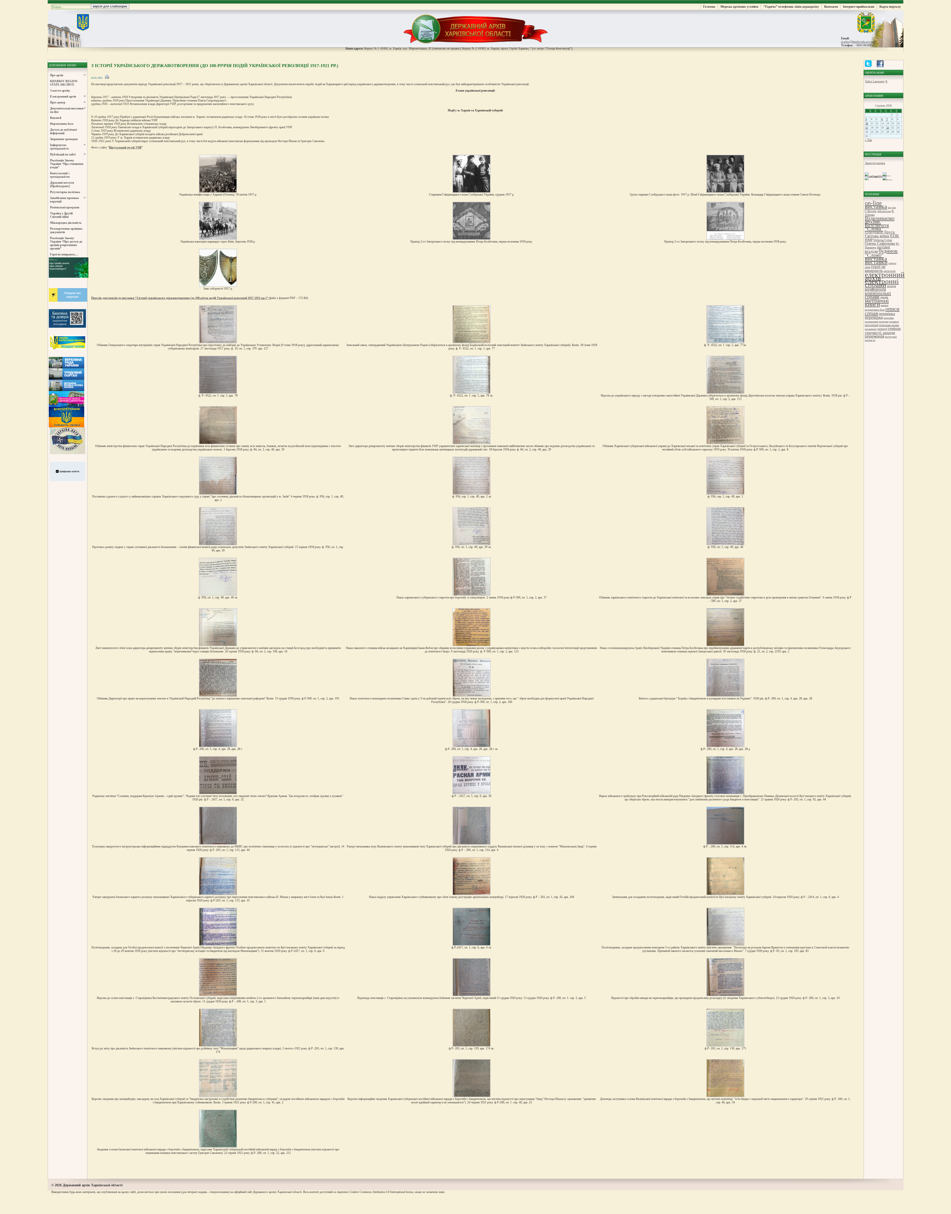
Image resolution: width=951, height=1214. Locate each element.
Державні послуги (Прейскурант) (62, 184)
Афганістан (884, 211)
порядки (884, 321)
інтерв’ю (870, 340)
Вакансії (55, 118)
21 (888, 127)
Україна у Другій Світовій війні (61, 215)
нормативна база (875, 309)
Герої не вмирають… (64, 254)
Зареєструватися (875, 163)
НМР (869, 240)
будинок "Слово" (881, 253)
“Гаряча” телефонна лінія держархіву (791, 6)
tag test (892, 207)
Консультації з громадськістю (60, 175)
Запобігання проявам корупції (64, 199)
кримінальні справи (878, 294)
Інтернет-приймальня (858, 6)
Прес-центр (57, 102)
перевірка (887, 313)
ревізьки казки (889, 325)
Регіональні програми (64, 207)
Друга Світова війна (880, 234)
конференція (875, 289)
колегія (891, 286)
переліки (889, 318)
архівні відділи (877, 249)
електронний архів (885, 276)
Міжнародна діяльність (65, 222)
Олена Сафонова (880, 243)
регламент (871, 329)
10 (867, 123)
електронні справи (882, 283)
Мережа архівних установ (739, 6)
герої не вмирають (875, 268)
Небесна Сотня (882, 240)
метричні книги (877, 302)
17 (867, 127)
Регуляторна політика (65, 192)
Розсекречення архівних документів (66, 230)
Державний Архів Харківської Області (475, 28)
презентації (871, 325)
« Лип (868, 140)
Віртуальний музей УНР (125, 147)
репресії (882, 329)
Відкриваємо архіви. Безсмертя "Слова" (880, 223)
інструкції (891, 336)
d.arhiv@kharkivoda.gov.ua (857, 42)
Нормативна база (61, 123)
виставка (876, 258)
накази (884, 305)
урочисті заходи (880, 332)
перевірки (874, 317)
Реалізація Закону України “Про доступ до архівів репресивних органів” (66, 243)
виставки (876, 262)
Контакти (831, 6)
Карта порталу (890, 6)
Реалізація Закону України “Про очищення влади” (66, 164)
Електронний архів (63, 96)
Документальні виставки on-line (66, 110)
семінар (894, 328)
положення (871, 321)
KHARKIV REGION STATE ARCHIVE (64, 82)
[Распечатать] (107, 77)
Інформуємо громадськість (59, 146)
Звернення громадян (64, 139)
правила (894, 321)
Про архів (56, 75)
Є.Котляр (870, 211)
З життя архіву (60, 90)
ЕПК (894, 235)
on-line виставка (876, 205)
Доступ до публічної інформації (63, 131)
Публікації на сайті (63, 154)
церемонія (874, 336)
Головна (709, 6)
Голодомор (874, 232)
